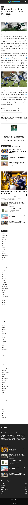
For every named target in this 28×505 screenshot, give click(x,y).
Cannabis (4, 257)
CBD (3, 263)
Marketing (4, 349)
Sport (6, 4)
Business (4, 253)
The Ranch (4, 404)
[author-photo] (14, 131)
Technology (4, 402)
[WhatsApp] (11, 19)
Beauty (3, 247)
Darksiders (4, 276)
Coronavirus (4, 269)
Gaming (3, 304)
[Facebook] (2, 19)
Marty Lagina (5, 353)
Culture (3, 272)
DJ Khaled (4, 278)
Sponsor (4, 390)
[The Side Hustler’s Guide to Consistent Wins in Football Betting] (4, 157)
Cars (3, 259)
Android (4, 239)
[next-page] (4, 168)
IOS (3, 331)
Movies (3, 359)
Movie (3, 357)
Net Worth (4, 364)
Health (3, 308)
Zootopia (4, 417)
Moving (3, 360)
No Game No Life (5, 368)
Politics (3, 376)
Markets (4, 351)
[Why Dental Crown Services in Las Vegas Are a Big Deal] (4, 216)
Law (3, 339)
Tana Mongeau (5, 400)
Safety (3, 382)
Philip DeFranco (5, 372)
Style (3, 396)
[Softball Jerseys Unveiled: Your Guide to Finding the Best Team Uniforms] (4, 164)
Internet (4, 329)
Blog (3, 251)
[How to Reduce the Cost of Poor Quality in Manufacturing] (14, 180)
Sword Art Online (6, 398)
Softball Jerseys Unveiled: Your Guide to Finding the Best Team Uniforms (16, 164)
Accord (3, 233)
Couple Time (5, 270)
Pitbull (3, 374)
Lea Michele (4, 341)
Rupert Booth (3, 194)
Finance (3, 292)
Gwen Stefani (5, 306)
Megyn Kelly (4, 355)
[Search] (26, 2)
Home (2, 4)
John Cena (4, 333)
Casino (3, 261)
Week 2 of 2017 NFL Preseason (16, 111)
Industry (4, 325)
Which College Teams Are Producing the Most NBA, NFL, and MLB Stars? (17, 151)
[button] (2, 2)
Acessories (4, 235)
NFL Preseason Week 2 (6, 111)
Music (3, 362)
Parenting (4, 370)
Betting (3, 249)
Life (3, 343)
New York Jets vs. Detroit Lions (20, 108)
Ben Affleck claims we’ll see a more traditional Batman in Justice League (7, 119)
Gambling (4, 300)
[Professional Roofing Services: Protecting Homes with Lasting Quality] (4, 223)
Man (3, 347)
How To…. (4, 321)
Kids (3, 335)
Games (3, 302)
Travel (3, 407)
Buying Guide (5, 255)
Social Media (5, 386)
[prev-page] (2, 168)
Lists (3, 345)
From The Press (5, 296)
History (3, 312)
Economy (4, 280)
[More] (14, 19)
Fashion (3, 290)
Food (3, 294)
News (3, 366)
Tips (3, 406)
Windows (4, 413)
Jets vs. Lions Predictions (9, 108)
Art (2, 243)
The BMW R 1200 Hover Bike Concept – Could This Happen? (21, 119)
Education (4, 282)
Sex (3, 384)
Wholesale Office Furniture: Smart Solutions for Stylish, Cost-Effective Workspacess (16, 203)
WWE (3, 415)
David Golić (4, 16)
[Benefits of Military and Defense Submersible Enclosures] (4, 210)
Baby (3, 245)
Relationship (5, 378)
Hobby (3, 314)
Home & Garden (5, 317)
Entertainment (5, 286)
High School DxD (5, 310)
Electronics (4, 284)
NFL (18, 110)
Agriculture (4, 237)
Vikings (3, 411)
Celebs (3, 265)
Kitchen (3, 337)
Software (4, 388)
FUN (3, 298)
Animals (4, 241)
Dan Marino (4, 274)
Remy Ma (4, 380)
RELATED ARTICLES (6, 146)
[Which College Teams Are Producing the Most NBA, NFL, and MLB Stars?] (4, 151)
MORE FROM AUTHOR (16, 146)
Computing (4, 267)
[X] (5, 19)
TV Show (4, 409)
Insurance (4, 327)
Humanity (4, 323)
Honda (3, 319)
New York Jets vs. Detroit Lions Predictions (9, 110)
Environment (5, 288)
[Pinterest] (8, 19)
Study (3, 394)
